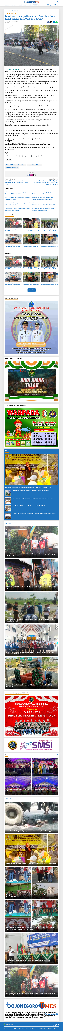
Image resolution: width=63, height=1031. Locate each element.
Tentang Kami (21, 1028)
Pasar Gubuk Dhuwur (35, 165)
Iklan (55, 1028)
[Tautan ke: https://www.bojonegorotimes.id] (57, 755)
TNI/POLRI (7, 22)
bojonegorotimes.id (51, 1014)
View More (31, 290)
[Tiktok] (34, 175)
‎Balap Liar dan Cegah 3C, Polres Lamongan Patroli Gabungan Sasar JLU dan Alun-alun (31, 230)
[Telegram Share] (54, 22)
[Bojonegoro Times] (31, 2)
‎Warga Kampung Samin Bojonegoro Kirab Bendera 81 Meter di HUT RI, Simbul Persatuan (43, 209)
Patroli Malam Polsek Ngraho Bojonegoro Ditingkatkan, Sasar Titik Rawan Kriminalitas (46, 181)
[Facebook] (28, 175)
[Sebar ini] (48, 22)
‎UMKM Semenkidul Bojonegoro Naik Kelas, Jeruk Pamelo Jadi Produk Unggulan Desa (17, 203)
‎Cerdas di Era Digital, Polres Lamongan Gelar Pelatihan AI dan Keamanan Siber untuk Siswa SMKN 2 (13, 246)
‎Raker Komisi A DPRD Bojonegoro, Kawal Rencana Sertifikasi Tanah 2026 (29, 505)
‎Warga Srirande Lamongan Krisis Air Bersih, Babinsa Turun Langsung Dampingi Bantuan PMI (13, 230)
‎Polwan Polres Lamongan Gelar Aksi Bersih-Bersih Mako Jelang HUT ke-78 (49, 245)
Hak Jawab (50, 1028)
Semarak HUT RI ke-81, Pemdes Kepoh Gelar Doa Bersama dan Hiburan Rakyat (27, 782)
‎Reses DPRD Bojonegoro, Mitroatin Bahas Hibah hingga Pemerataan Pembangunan (28, 487)
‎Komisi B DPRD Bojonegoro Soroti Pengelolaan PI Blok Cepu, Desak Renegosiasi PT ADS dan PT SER (34, 513)
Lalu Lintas (8, 13)
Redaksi (27, 1028)
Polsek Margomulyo (12, 167)
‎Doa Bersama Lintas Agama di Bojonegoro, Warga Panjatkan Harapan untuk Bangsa (43, 193)
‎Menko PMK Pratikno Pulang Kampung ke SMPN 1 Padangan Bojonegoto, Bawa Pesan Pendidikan (43, 198)
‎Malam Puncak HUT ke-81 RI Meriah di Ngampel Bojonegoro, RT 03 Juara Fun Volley (16, 193)
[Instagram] (31, 175)
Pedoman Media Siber (41, 1028)
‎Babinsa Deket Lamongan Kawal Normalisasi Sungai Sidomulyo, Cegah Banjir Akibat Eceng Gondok (49, 230)
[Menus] (5, 2)
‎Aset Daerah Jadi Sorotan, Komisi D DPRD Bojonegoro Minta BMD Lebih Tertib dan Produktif (33, 498)
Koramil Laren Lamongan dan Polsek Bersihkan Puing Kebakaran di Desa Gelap (17, 181)
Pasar (14, 13)
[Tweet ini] (51, 22)
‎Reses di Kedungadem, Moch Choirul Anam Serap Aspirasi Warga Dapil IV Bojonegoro (17, 198)
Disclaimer (32, 1028)
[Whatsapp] (56, 22)
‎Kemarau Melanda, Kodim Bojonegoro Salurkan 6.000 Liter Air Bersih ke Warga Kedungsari (31, 246)
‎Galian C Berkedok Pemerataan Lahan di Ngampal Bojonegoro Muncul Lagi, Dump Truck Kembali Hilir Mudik (43, 204)
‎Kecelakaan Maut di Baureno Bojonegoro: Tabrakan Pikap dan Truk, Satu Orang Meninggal (17, 209)
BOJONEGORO (11, 165)
